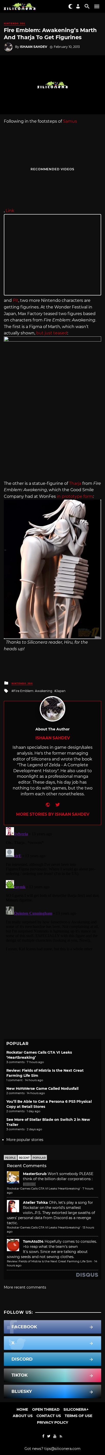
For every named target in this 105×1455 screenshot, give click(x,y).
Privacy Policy (52, 1422)
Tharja (75, 483)
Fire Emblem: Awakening (33, 691)
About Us (23, 1416)
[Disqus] (52, 888)
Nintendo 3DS (14, 23)
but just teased (51, 333)
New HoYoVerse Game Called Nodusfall (42, 1088)
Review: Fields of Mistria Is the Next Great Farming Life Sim (49, 1261)
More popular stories (24, 1139)
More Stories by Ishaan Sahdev (52, 814)
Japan (60, 691)
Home (22, 1409)
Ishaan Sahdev (33, 47)
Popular (39, 1158)
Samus (70, 121)
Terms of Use (78, 1416)
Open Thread (46, 1409)
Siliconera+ (75, 1409)
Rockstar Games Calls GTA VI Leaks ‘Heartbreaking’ (43, 1188)
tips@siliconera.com (62, 1448)
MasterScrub (35, 1173)
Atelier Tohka (35, 1202)
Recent (24, 1158)
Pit (15, 300)
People (10, 1158)
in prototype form (75, 496)
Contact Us (48, 1416)
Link (10, 210)
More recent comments (25, 1287)
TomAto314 (33, 1241)
